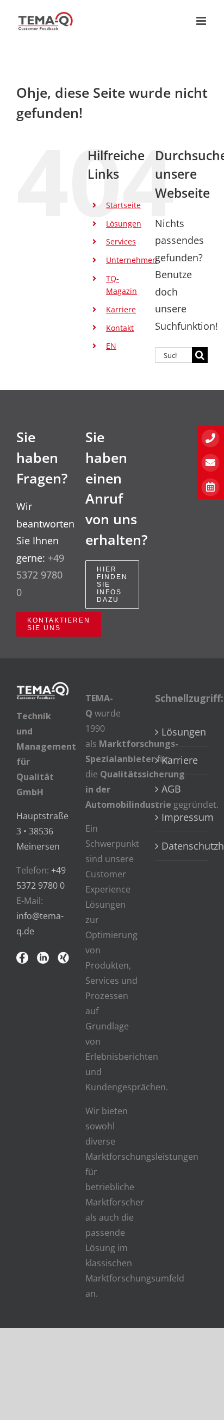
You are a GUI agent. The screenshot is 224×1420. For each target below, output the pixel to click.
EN (111, 346)
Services (121, 241)
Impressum (181, 817)
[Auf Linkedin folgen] (43, 960)
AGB (171, 788)
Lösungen (123, 223)
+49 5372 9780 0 (40, 575)
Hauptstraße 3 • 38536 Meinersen (42, 831)
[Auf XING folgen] (64, 960)
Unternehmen (131, 260)
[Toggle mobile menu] (202, 21)
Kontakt (120, 328)
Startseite (123, 205)
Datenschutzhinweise (181, 845)
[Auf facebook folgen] (22, 960)
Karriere (121, 309)
